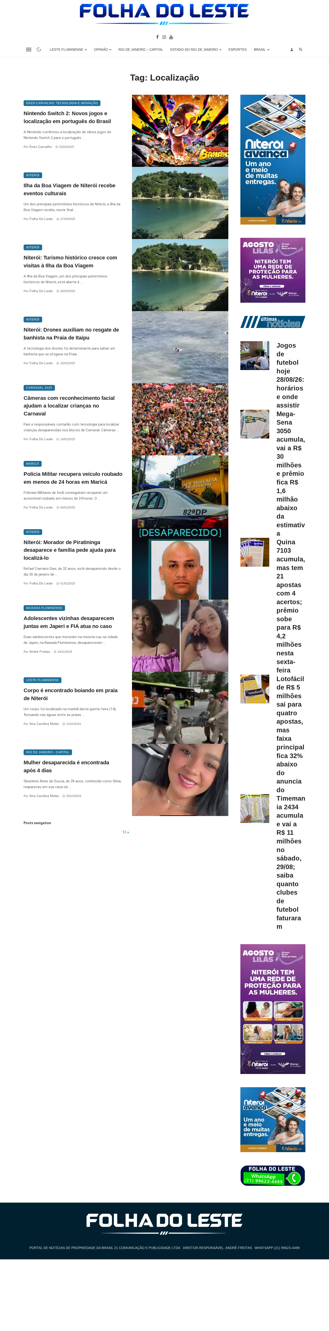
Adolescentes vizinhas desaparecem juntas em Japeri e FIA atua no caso (69, 622)
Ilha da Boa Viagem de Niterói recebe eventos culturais (69, 189)
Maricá (32, 463)
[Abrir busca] (300, 49)
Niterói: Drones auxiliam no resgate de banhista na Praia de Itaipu (71, 334)
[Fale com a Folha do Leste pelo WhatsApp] (272, 1176)
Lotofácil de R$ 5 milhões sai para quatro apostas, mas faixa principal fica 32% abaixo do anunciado (290, 734)
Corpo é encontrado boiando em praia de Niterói (71, 694)
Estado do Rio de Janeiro (194, 49)
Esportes (238, 49)
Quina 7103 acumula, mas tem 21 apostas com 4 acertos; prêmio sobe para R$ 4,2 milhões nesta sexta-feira (290, 606)
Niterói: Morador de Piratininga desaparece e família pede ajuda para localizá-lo (70, 550)
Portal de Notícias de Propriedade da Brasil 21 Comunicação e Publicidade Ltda (104, 1248)
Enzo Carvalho (40, 147)
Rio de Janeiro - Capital (47, 752)
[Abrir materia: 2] (128, 832)
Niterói (32, 175)
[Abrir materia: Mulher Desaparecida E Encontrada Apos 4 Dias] (180, 780)
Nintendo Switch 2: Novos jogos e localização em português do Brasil (67, 117)
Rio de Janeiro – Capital (140, 49)
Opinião (101, 49)
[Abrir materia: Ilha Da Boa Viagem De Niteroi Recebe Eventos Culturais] (180, 203)
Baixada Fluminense (44, 608)
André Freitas (39, 651)
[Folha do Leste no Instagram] (163, 36)
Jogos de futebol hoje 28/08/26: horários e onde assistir (290, 375)
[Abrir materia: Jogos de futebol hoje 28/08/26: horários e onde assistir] (254, 355)
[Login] (291, 49)
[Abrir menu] (29, 49)
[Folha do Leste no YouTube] (171, 36)
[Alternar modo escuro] (38, 49)
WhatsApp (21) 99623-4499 (277, 1248)
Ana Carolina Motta (44, 724)
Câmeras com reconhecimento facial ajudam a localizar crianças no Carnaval (69, 406)
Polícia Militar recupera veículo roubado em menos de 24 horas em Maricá (73, 478)
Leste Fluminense (66, 49)
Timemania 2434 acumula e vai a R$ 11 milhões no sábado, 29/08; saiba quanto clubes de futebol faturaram (290, 862)
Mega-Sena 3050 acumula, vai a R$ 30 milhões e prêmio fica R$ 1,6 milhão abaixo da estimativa (290, 473)
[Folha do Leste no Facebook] (157, 36)
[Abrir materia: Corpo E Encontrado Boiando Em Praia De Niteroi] (180, 708)
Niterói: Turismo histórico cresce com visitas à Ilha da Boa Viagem (70, 262)
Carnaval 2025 (39, 387)
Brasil (260, 49)
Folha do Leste (41, 219)
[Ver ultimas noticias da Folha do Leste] (272, 322)
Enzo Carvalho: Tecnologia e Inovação (62, 103)
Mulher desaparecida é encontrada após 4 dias (66, 766)
